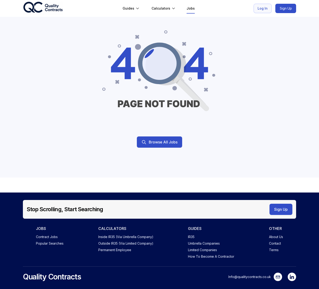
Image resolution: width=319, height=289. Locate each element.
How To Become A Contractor (211, 256)
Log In (263, 8)
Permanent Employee (114, 250)
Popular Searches (50, 243)
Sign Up (286, 8)
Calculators (161, 8)
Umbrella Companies (204, 243)
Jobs (191, 8)
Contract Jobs (47, 237)
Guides (128, 8)
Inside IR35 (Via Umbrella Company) (125, 237)
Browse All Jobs (163, 142)
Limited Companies (202, 250)
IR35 (191, 237)
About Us (276, 237)
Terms (274, 250)
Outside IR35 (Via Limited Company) (125, 243)
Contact (275, 243)
